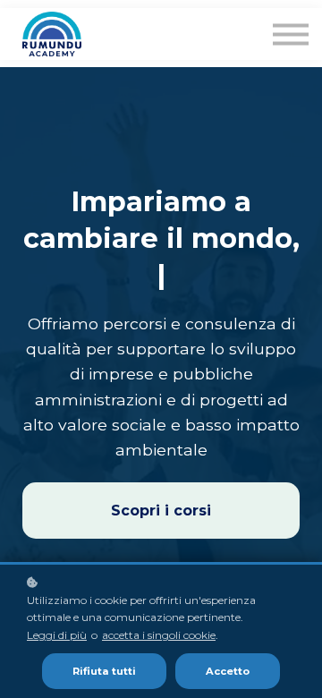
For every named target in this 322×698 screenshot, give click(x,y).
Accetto (228, 671)
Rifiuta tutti (104, 671)
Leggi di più (57, 635)
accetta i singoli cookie (159, 635)
